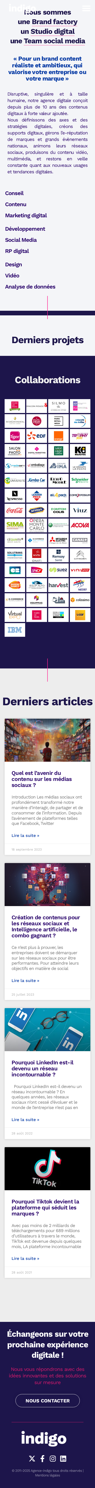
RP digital (17, 251)
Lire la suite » (25, 835)
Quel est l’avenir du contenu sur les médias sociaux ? (42, 779)
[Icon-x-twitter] (32, 1458)
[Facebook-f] (42, 1458)
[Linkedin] (63, 1458)
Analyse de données (30, 286)
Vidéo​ (12, 275)
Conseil (14, 193)
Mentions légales (47, 1475)
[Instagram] (52, 1458)
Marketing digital (26, 215)
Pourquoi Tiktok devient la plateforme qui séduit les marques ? (45, 1207)
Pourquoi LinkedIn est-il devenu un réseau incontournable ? (42, 1068)
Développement (25, 229)
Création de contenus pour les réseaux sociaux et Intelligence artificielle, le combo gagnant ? (46, 926)
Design (13, 264)
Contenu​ (15, 204)
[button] (86, 8)
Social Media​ (21, 240)
